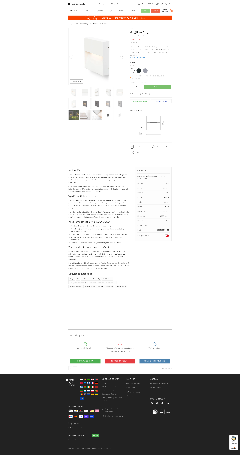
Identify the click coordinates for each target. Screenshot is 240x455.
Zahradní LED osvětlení (105, 286)
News (144, 11)
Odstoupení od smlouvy (112, 394)
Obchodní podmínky (110, 387)
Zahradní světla (121, 286)
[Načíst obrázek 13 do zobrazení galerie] (97, 115)
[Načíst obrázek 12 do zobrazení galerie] (85, 115)
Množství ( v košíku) (138, 83)
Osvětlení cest (107, 279)
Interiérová (73, 11)
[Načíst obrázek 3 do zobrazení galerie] (97, 92)
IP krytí (71, 279)
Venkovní (87, 11)
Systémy (100, 11)
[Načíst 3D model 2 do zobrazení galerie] (120, 115)
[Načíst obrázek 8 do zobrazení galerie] (97, 103)
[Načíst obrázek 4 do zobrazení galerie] (108, 92)
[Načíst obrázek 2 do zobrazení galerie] (85, 92)
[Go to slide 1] (162, 368)
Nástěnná (94, 24)
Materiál (121, 11)
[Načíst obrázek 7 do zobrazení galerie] (85, 103)
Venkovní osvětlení (75, 286)
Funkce (133, 11)
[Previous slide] (71, 57)
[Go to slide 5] (168, 368)
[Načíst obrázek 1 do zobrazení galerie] (73, 92)
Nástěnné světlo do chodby (91, 279)
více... (142, 18)
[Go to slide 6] (169, 368)
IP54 (78, 279)
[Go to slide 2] (163, 368)
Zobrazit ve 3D (76, 81)
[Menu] (237, 436)
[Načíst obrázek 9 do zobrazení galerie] (108, 103)
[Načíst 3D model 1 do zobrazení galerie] (108, 115)
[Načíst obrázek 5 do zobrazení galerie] (120, 92)
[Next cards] (75, 368)
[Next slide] (122, 57)
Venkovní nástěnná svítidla (107, 282)
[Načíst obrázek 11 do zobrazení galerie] (73, 115)
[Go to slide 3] (165, 368)
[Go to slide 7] (171, 368)
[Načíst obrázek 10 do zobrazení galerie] (120, 103)
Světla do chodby (81, 24)
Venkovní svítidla (89, 286)
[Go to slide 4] (166, 368)
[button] (139, 4)
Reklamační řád (108, 390)
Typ (110, 11)
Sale (154, 11)
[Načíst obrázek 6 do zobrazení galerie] (73, 103)
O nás (104, 383)
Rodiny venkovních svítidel (78, 282)
